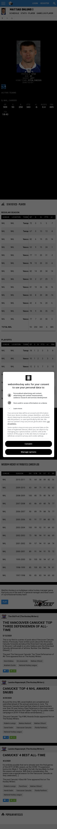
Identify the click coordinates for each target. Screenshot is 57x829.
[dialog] (28, 414)
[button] (29, 408)
